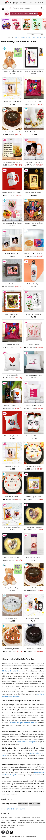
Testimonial (39, 820)
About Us (4, 817)
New (15, 37)
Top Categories (34, 803)
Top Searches (23, 803)
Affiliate (3, 822)
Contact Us (20, 822)
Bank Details (20, 825)
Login (16, 3)
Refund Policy (36, 817)
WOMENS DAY (12, 809)
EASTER (22, 809)
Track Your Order (30, 822)
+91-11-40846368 (36, 3)
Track (23, 3)
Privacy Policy (26, 817)
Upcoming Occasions (9, 803)
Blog (32, 820)
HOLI (3, 809)
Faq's (2, 820)
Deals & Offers (11, 822)
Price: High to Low (38, 37)
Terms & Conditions (14, 817)
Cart (8, 3)
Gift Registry (11, 825)
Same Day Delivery (11, 820)
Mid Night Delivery (24, 820)
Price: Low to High (24, 37)
